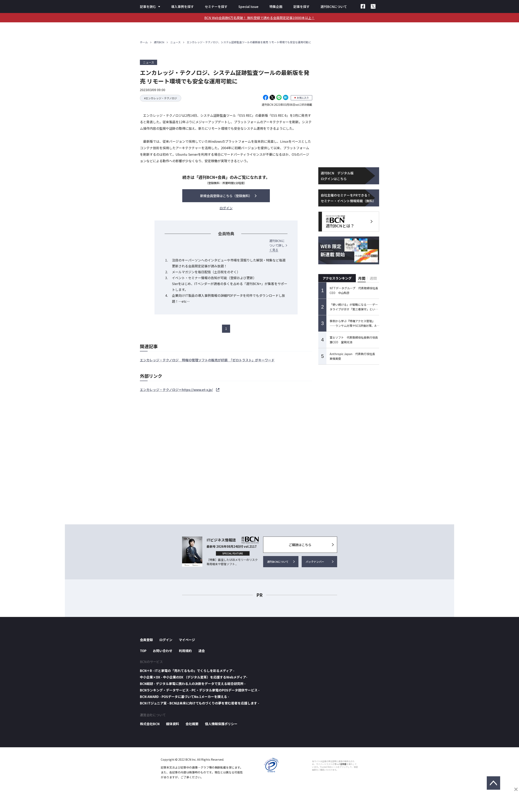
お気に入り (303, 97)
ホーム (144, 42)
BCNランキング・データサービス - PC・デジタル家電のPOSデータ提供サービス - (200, 690)
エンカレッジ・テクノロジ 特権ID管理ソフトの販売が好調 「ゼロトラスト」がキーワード (207, 359)
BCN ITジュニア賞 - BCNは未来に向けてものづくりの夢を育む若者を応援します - (199, 703)
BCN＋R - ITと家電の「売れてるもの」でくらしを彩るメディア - (187, 670)
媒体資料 (172, 723)
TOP (143, 650)
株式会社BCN (150, 723)
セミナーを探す (216, 6)
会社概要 (192, 723)
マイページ (187, 639)
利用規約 (185, 650)
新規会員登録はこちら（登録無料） (226, 195)
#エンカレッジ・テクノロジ (160, 98)
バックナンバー (315, 562)
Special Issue (248, 6)
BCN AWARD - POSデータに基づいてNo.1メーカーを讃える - (184, 696)
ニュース (175, 42)
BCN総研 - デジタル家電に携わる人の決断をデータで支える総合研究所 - (193, 683)
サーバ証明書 (340, 764)
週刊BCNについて (334, 6)
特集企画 (275, 6)
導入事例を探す (182, 6)
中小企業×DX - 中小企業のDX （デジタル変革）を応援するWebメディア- (193, 677)
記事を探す (301, 6)
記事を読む (148, 6)
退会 (201, 650)
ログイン (165, 639)
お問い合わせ (162, 650)
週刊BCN (159, 42)
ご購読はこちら (300, 544)
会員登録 (146, 639)
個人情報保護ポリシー (221, 723)
